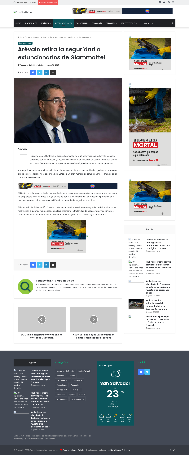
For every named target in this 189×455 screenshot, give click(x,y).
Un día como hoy (77, 399)
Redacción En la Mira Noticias (32, 65)
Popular (150, 229)
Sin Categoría (62, 399)
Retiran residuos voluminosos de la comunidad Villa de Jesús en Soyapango (156, 304)
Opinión (72, 394)
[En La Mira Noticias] (23, 12)
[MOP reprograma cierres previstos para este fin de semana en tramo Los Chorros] (136, 269)
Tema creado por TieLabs (73, 450)
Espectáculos (62, 385)
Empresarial (82, 23)
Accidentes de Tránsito (65, 371)
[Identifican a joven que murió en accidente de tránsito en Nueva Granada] (136, 320)
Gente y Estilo (128, 23)
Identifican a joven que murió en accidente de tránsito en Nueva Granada (157, 321)
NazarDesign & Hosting (120, 450)
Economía (97, 23)
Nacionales (31, 23)
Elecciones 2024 (63, 380)
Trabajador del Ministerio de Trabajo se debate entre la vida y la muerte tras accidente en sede (158, 287)
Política (45, 23)
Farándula (75, 385)
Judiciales (76, 390)
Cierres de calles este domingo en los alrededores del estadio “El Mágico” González (158, 244)
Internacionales (63, 23)
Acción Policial (84, 371)
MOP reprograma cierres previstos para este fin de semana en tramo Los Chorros (158, 266)
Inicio (18, 23)
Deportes (110, 23)
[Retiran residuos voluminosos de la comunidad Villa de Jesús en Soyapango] (136, 304)
